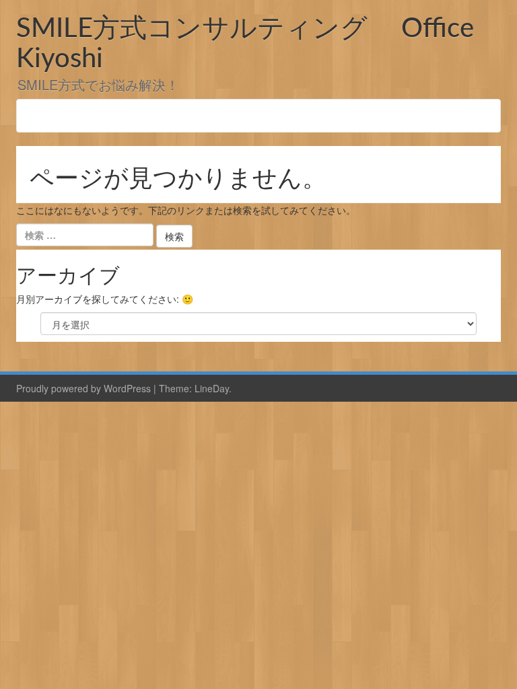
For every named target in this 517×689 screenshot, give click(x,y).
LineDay (212, 388)
